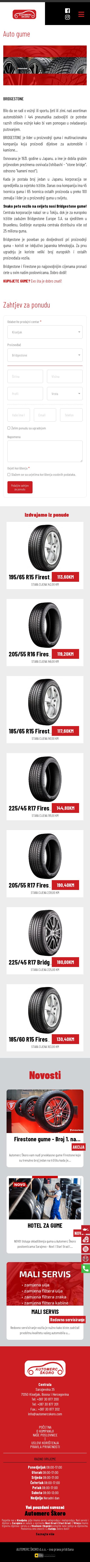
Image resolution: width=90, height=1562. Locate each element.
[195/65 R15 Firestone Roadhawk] (45, 547)
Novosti (45, 1074)
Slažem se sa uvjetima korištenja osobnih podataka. (43, 474)
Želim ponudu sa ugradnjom (28, 428)
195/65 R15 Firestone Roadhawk (46, 577)
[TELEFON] (85, 1268)
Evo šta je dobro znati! (32, 280)
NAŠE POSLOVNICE (45, 1435)
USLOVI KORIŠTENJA (45, 1443)
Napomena (14, 437)
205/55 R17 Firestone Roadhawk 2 (49, 885)
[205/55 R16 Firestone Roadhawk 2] (45, 624)
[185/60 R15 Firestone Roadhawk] (45, 1009)
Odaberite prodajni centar (24, 321)
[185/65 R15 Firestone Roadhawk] (45, 701)
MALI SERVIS (45, 1311)
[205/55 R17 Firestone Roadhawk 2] (45, 855)
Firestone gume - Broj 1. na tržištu (45, 1139)
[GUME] (85, 1249)
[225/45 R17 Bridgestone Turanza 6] (45, 932)
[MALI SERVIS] (85, 1229)
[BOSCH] (85, 1258)
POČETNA (45, 1427)
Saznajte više (45, 1534)
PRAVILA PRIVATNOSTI (45, 1447)
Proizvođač (14, 345)
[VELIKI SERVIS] (85, 1239)
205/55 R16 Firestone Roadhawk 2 (49, 654)
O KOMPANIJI (45, 1431)
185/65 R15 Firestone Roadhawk (46, 731)
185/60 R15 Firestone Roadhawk (46, 1039)
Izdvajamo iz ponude (47, 515)
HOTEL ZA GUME (45, 1225)
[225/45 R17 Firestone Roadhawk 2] (45, 778)
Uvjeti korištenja (18, 468)
